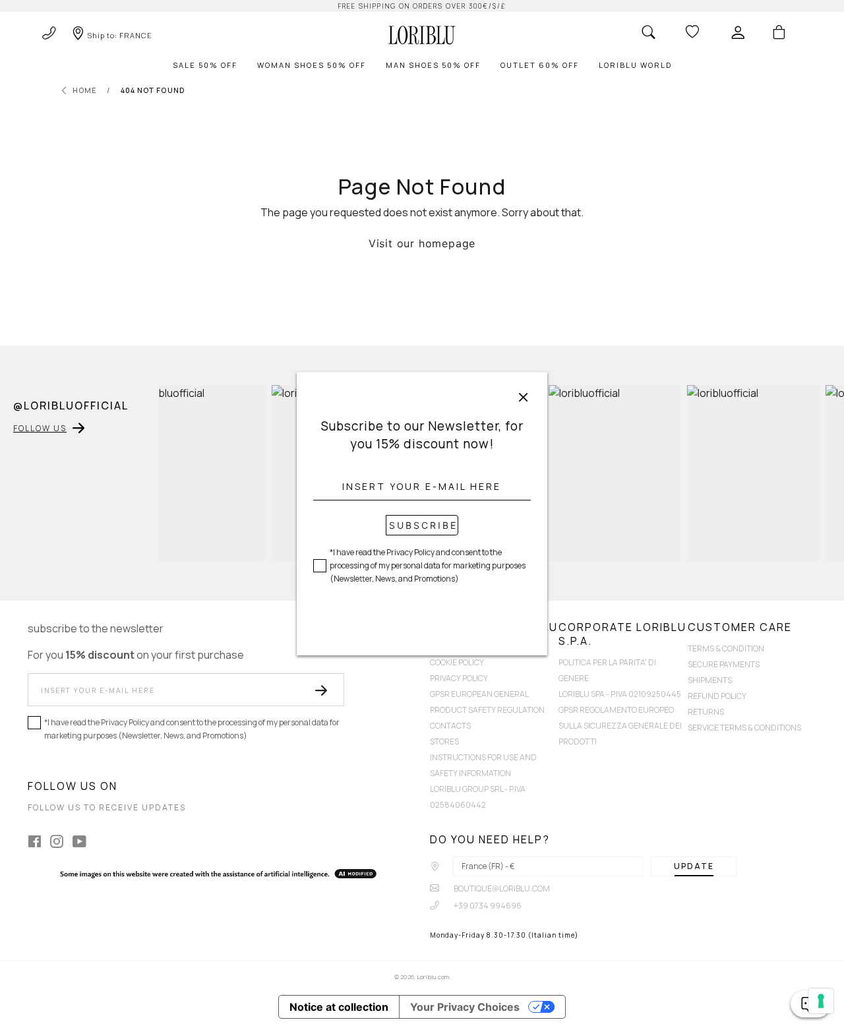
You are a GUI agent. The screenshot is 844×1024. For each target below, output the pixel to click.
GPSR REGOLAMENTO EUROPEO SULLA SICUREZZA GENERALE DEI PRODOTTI (620, 725)
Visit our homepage (422, 243)
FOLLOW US (40, 428)
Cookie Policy (457, 662)
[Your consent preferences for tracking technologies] (820, 1000)
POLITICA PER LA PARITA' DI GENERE (607, 670)
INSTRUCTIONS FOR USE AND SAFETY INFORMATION (483, 765)
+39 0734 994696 (487, 905)
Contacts (450, 725)
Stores (444, 741)
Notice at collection (338, 1006)
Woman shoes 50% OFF (311, 65)
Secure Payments (724, 664)
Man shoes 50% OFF (433, 65)
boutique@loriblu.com (501, 888)
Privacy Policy (459, 678)
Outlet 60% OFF (539, 65)
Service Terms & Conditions (744, 727)
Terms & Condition (726, 648)
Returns (706, 711)
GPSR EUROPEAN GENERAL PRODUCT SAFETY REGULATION (487, 701)
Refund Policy (717, 696)
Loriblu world (635, 65)
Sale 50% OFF (205, 65)
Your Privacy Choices (465, 1006)
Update (694, 866)
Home (85, 90)
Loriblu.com (433, 977)
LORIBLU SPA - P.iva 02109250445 (619, 694)
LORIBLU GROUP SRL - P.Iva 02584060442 (478, 796)
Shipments (710, 680)
